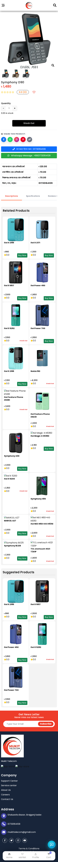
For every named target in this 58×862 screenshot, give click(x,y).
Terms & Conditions (29, 848)
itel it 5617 (9, 285)
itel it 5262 (9, 328)
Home (9, 857)
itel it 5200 (9, 478)
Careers (5, 794)
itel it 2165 (9, 242)
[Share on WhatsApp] (10, 139)
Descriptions (11, 196)
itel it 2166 (9, 371)
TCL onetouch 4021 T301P (40, 550)
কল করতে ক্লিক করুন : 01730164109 (30, 149)
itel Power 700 (38, 328)
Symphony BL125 (12, 545)
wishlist (22, 857)
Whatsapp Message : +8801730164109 (29, 155)
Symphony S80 (38, 498)
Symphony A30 (11, 456)
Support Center (9, 780)
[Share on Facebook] (3, 139)
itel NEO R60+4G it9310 (42, 523)
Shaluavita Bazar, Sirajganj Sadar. (25, 814)
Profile (35, 857)
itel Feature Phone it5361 (13, 398)
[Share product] (16, 139)
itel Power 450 (38, 285)
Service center (9, 785)
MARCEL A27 (10, 520)
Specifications (33, 196)
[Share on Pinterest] (23, 139)
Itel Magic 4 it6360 (40, 436)
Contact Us (7, 799)
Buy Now (22, 255)
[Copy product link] (29, 139)
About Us (6, 790)
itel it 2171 (35, 242)
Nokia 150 (35, 371)
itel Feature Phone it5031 (40, 415)
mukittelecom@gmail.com (22, 832)
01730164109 (14, 824)
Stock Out (28, 123)
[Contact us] (52, 844)
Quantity (6, 103)
